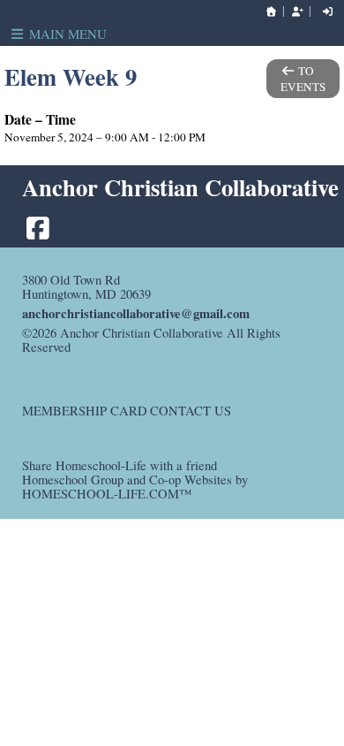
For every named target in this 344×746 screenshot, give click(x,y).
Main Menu (66, 33)
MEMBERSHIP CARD (84, 410)
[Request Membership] (297, 11)
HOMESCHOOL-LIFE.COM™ (106, 493)
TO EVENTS (302, 79)
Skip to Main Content (142, 347)
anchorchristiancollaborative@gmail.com (136, 313)
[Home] (271, 11)
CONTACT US (190, 410)
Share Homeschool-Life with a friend (119, 465)
